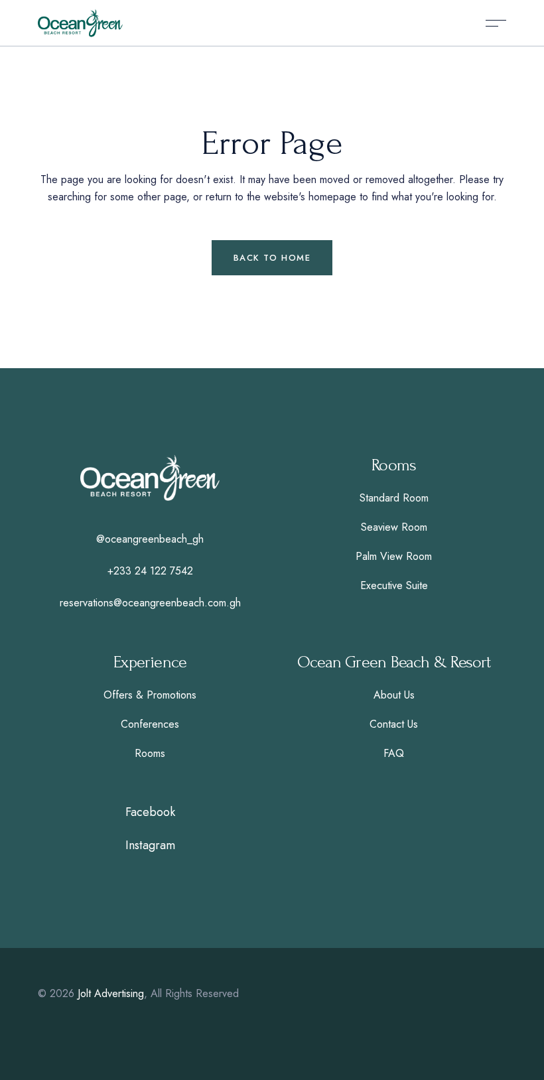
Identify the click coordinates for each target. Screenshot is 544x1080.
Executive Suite (394, 585)
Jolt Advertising (111, 993)
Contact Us (394, 724)
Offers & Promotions (149, 695)
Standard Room (394, 498)
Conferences (150, 724)
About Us (394, 695)
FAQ (393, 753)
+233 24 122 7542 (150, 570)
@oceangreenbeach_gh (150, 539)
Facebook (150, 812)
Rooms (150, 753)
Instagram (150, 845)
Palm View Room (394, 556)
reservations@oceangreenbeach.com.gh (150, 602)
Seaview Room (394, 527)
